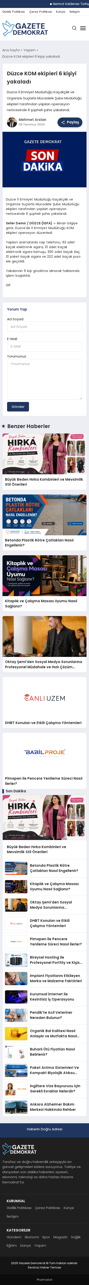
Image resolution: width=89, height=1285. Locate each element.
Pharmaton (44, 1280)
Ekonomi (32, 1237)
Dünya (25, 1245)
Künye (60, 12)
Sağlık (76, 1237)
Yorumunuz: (17, 356)
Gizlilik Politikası (13, 12)
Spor (46, 1237)
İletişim (75, 12)
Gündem (14, 1237)
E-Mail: (12, 338)
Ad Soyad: (15, 319)
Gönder (18, 406)
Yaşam (40, 1245)
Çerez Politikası (40, 12)
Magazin (60, 1237)
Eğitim (12, 1245)
